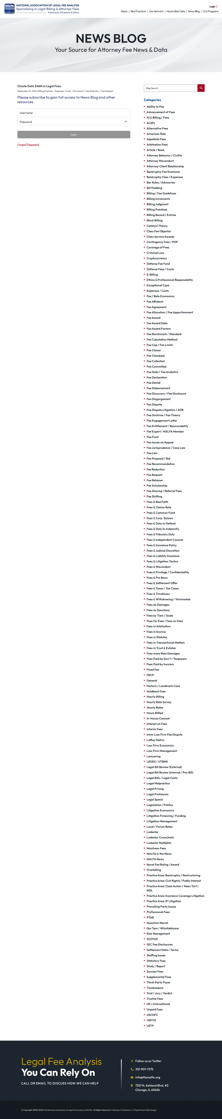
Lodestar (152, 832)
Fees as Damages (158, 604)
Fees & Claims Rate (159, 507)
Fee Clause (154, 350)
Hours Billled (155, 713)
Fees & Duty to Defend (161, 523)
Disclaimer (126, 1110)
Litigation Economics (160, 810)
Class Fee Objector (159, 231)
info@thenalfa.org (147, 1077)
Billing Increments (158, 199)
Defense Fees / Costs (160, 269)
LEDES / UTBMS (157, 761)
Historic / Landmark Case (163, 686)
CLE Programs (210, 11)
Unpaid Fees (155, 1009)
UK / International (158, 1004)
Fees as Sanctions (158, 610)
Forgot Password (28, 144)
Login (212, 6)
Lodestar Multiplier (159, 843)
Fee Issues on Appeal (160, 442)
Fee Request (107, 91)
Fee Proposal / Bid (158, 458)
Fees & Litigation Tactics (162, 561)
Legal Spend (155, 799)
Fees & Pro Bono (157, 577)
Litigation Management (162, 821)
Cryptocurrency (157, 258)
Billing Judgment (157, 204)
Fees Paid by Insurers (160, 664)
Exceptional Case (158, 285)
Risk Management (158, 933)
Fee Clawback (156, 355)
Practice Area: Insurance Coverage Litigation (175, 896)
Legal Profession (158, 794)
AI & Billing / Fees (158, 117)
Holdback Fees (156, 691)
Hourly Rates (155, 707)
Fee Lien (152, 453)
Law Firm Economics (160, 745)
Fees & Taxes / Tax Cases (163, 588)
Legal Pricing (155, 789)
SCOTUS (152, 939)
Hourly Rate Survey (159, 702)
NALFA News (155, 859)
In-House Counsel (158, 718)
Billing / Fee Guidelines (161, 193)
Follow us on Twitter (148, 1061)
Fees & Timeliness (158, 594)
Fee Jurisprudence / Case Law (166, 448)
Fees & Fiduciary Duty (161, 534)
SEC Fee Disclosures (160, 944)
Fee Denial (153, 382)
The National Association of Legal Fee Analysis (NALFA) (67, 1110)
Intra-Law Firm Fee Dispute (164, 734)
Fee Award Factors (159, 328)
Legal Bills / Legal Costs (162, 778)
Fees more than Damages (163, 653)
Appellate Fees (156, 139)
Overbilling (154, 870)
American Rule (156, 134)
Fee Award (78, 91)
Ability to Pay (155, 106)
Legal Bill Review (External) (164, 767)
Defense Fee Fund (158, 263)
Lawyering (154, 756)
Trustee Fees (155, 998)
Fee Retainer (155, 480)
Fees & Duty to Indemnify (163, 529)
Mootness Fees (156, 848)
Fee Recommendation (161, 464)
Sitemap (116, 1110)
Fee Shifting (154, 496)
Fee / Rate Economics (160, 296)
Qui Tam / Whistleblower (163, 928)
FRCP (150, 675)
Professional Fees (158, 912)
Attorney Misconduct (160, 161)
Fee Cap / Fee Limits (160, 345)
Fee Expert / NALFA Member (165, 431)
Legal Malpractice (158, 783)
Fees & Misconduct (159, 567)
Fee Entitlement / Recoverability (167, 426)
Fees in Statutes (157, 637)
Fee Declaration (157, 377)
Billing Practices (45, 91)
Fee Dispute (154, 404)
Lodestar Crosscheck (160, 837)
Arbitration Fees (157, 144)
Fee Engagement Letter (162, 420)
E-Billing (152, 274)
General (152, 680)
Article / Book (155, 150)
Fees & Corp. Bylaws (160, 518)
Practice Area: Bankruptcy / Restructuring (173, 875)
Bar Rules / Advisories (161, 182)
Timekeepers (155, 988)
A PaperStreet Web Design (144, 1110)
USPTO (151, 1020)
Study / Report (156, 966)
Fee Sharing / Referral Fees (164, 491)
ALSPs (151, 123)
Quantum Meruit (157, 923)
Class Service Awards (160, 236)
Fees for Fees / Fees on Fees (165, 621)
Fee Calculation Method (162, 339)
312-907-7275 (144, 1069)
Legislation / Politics (160, 805)
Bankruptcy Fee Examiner (163, 172)
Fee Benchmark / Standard (164, 334)
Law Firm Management (162, 751)
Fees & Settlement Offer (162, 583)
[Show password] (125, 121)
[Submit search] (201, 88)
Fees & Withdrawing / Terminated (168, 599)
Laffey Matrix (155, 740)
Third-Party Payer (159, 982)
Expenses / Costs (63, 91)
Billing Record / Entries (161, 215)
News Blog (193, 11)
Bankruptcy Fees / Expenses (165, 177)
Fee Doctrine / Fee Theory (163, 415)
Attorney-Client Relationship (165, 166)
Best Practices (138, 11)
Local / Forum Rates (160, 826)
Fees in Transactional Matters (166, 642)
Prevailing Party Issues (161, 906)
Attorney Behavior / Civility (164, 155)
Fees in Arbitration (159, 626)
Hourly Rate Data (176, 11)
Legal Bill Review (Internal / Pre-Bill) (170, 772)
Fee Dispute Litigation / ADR (165, 410)
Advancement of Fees (161, 112)
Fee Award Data (157, 323)
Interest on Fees (157, 724)
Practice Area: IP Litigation (164, 901)
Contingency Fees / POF (162, 242)
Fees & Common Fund (161, 512)
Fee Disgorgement (159, 399)
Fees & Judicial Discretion (163, 550)
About (124, 11)
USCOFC (152, 1015)
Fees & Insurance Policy (162, 545)
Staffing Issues (156, 955)
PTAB (150, 917)
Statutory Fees (156, 961)
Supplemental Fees (159, 977)
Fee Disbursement (158, 388)
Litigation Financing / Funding (166, 816)
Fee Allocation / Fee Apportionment (170, 312)
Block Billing (154, 220)
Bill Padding (154, 188)
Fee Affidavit (155, 301)
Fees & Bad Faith (157, 502)
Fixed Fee (153, 669)
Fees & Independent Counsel (165, 540)
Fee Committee (156, 366)
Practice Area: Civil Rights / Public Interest (174, 881)
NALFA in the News (159, 853)
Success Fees (155, 971)
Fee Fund (152, 437)
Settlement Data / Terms (163, 950)
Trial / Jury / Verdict (159, 993)
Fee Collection (156, 361)
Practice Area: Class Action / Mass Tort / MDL (173, 888)
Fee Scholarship (157, 485)
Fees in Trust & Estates (161, 648)
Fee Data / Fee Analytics (162, 372)
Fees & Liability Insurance (163, 556)
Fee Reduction (92, 91)
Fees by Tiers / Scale (160, 615)
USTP (150, 1025)
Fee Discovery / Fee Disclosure (166, 393)
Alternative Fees (157, 128)
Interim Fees (155, 729)
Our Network (156, 11)
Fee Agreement (156, 307)
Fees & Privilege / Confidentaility (168, 572)
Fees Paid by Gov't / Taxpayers (167, 659)
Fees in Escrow (156, 631)
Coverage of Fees (158, 247)
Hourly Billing (155, 696)
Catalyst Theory (157, 226)
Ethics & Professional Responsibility (170, 280)
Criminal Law (155, 253)
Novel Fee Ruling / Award (163, 864)
